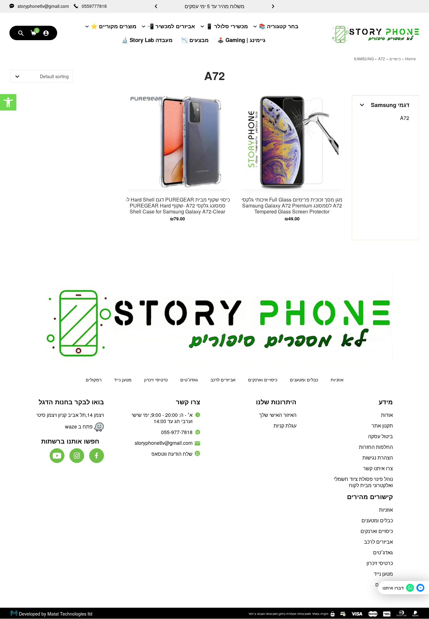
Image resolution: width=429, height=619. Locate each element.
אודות (387, 414)
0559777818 (93, 6)
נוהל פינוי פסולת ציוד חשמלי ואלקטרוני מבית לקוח (363, 482)
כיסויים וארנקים (262, 379)
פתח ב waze (79, 426)
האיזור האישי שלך (277, 414)
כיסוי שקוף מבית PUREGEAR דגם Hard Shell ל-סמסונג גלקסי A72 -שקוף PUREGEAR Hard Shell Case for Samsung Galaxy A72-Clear (177, 205)
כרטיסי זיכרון (156, 379)
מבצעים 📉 (195, 40)
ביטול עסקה (380, 436)
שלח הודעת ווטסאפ (172, 453)
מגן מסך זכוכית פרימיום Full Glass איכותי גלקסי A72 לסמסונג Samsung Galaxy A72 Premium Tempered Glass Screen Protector (292, 205)
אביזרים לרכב (223, 379)
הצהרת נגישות (377, 457)
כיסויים (395, 58)
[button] (8, 102)
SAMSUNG (364, 58)
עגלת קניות (285, 425)
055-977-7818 (177, 432)
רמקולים (93, 379)
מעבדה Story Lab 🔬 (147, 40)
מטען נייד (123, 379)
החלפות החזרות (376, 446)
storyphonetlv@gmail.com (42, 6)
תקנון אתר (382, 425)
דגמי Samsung (390, 105)
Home (410, 58)
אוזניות (337, 379)
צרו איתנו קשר (378, 468)
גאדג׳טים (189, 379)
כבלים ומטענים (304, 379)
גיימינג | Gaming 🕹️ (241, 40)
